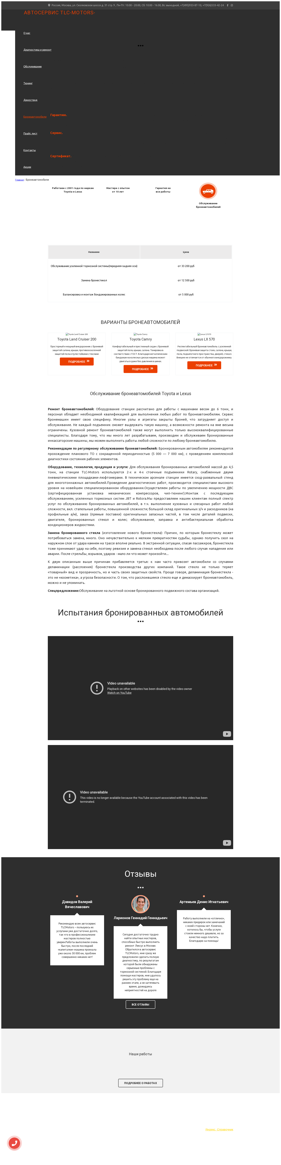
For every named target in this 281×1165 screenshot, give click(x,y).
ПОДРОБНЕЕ (76, 361)
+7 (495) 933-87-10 (69, 1112)
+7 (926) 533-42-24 (69, 1117)
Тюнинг (28, 83)
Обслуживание (32, 66)
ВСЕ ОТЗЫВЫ (140, 1004)
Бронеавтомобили (35, 116)
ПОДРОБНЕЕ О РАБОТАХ (140, 1083)
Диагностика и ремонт (37, 49)
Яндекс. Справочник (219, 1129)
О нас (26, 33)
